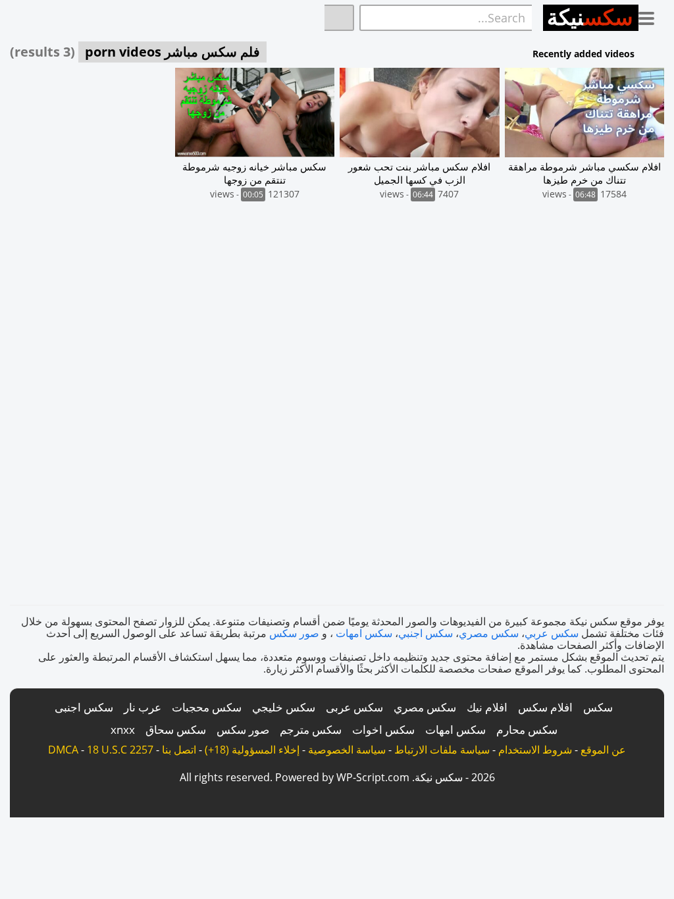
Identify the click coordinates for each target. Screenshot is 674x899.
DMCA (63, 749)
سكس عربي (552, 633)
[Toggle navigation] (651, 16)
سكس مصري (489, 633)
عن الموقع (603, 749)
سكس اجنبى (84, 707)
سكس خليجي (283, 707)
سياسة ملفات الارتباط (442, 749)
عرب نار (142, 707)
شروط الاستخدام (535, 749)
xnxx (123, 729)
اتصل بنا (179, 749)
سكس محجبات (207, 707)
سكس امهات (364, 633)
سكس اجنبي (425, 633)
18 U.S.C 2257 (120, 749)
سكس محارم (526, 729)
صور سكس (294, 633)
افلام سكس (545, 707)
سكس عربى (354, 707)
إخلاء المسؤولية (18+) (252, 749)
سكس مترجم (311, 729)
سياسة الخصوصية (347, 749)
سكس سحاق (175, 729)
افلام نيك (487, 707)
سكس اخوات (383, 729)
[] (339, 18)
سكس (598, 707)
